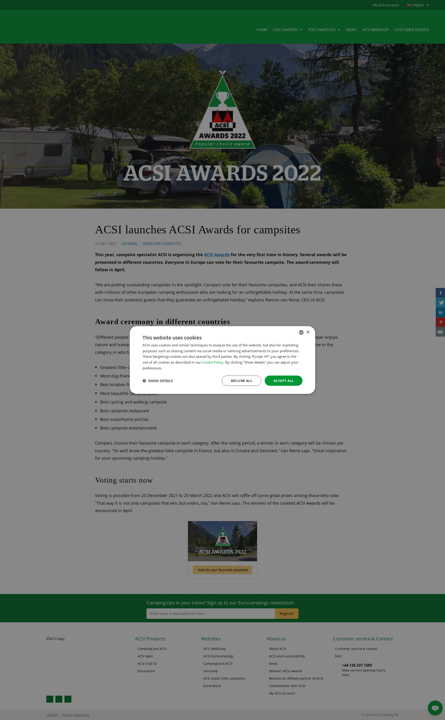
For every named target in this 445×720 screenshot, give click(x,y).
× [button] (307, 332)
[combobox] (301, 332)
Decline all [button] (241, 380)
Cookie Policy (212, 362)
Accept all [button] (283, 380)
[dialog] (222, 360)
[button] (158, 380)
